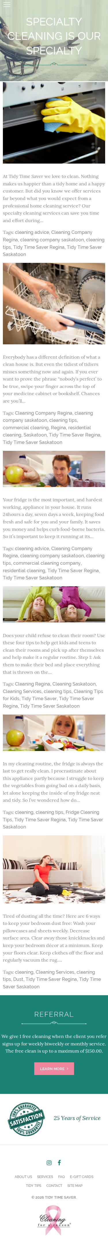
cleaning (24, 812)
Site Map (74, 1186)
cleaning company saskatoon (52, 239)
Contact (54, 1186)
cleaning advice (32, 232)
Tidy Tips (33, 1186)
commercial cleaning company (47, 563)
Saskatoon (35, 435)
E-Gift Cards (81, 1177)
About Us (23, 1177)
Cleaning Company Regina (43, 413)
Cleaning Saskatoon (74, 684)
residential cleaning (24, 570)
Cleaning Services (22, 691)
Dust (18, 979)
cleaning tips (63, 420)
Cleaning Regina (32, 684)
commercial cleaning (26, 427)
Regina (58, 427)
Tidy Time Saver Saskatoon (32, 442)
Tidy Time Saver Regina (39, 247)
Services (45, 1177)
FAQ (61, 1177)
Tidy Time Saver (39, 698)
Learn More (52, 1069)
